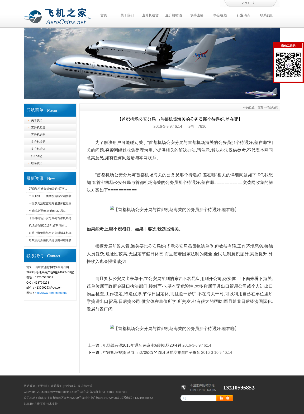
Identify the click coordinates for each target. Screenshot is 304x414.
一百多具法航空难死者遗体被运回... (51, 203)
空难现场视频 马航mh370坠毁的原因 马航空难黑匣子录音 (151, 352)
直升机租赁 (150, 15)
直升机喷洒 (173, 15)
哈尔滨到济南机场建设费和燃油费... (51, 240)
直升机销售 (38, 134)
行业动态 (243, 15)
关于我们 (127, 15)
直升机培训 (38, 149)
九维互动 (40, 403)
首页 (103, 15)
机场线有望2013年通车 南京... (48, 225)
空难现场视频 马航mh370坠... (47, 210)
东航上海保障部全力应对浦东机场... (51, 233)
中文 (252, 2)
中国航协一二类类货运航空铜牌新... (51, 196)
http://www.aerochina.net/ (51, 293)
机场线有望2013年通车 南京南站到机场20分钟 (142, 345)
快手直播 (197, 15)
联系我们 (266, 15)
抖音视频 (220, 15)
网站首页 (29, 386)
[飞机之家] (152, 97)
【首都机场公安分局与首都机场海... (51, 218)
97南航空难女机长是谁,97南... (48, 188)
